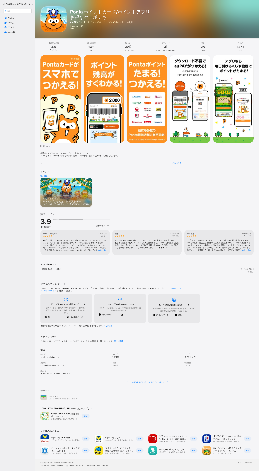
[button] (17, 18)
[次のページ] (256, 99)
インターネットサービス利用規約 (51, 465)
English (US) (248, 462)
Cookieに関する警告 (93, 465)
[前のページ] (38, 99)
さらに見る (176, 163)
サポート (105, 465)
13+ (186, 365)
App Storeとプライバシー (74, 465)
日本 (239, 462)
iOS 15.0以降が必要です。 (50, 365)
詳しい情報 (108, 326)
